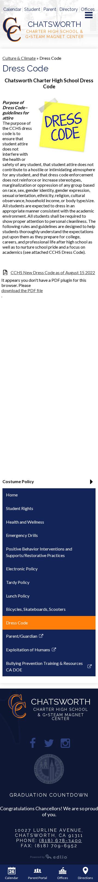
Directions (85, 878)
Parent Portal (37, 878)
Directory (68, 9)
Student (32, 9)
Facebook (32, 743)
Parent (49, 9)
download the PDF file (22, 290)
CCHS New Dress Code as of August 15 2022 (53, 272)
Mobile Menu (89, 15)
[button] (49, 483)
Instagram (65, 743)
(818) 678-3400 (60, 840)
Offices (88, 9)
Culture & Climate (19, 58)
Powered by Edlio (49, 856)
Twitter (49, 743)
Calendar (12, 9)
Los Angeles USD (49, 769)
